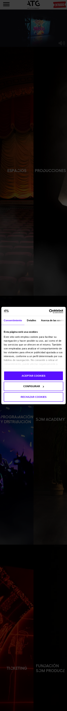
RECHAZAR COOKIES (34, 396)
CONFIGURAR (31, 386)
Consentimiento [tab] (13, 320)
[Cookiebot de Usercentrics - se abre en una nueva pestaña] (49, 311)
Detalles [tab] (31, 320)
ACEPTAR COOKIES (33, 375)
